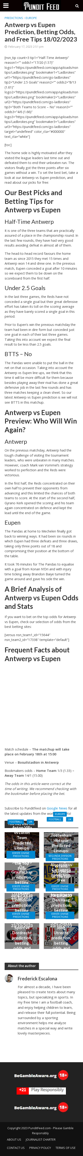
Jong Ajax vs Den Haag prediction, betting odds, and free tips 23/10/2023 (61, 910)
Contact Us (16, 1148)
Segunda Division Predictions (59, 857)
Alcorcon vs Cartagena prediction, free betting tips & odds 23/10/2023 (61, 880)
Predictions (14, 18)
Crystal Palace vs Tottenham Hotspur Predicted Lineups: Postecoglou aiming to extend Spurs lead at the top (61, 851)
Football (15, 821)
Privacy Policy (40, 1148)
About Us (14, 1140)
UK (30, 821)
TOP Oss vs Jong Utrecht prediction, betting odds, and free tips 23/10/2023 (61, 940)
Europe (31, 18)
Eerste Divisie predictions (20, 855)
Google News (57, 808)
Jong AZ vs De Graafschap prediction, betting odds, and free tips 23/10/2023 (22, 879)
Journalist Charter (41, 1140)
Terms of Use (66, 1148)
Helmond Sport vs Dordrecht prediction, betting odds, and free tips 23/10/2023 (22, 940)
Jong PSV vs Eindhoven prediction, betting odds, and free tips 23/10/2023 (22, 910)
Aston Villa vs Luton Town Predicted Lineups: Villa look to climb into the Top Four (22, 848)
